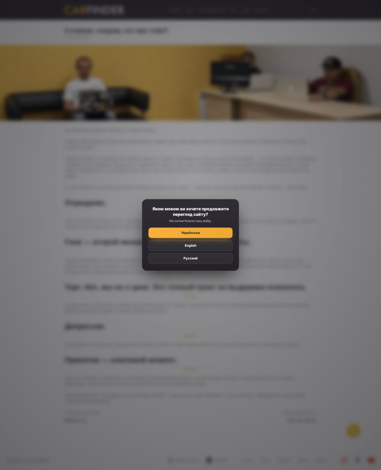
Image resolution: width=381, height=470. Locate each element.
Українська (190, 233)
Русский (190, 258)
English (190, 245)
